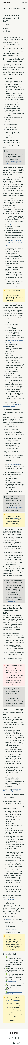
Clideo (7, 925)
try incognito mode (11, 981)
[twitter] (4, 31)
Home (5, 8)
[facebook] (6, 31)
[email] (11, 31)
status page (11, 601)
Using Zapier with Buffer (14, 791)
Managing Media (15, 8)
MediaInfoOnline (14, 76)
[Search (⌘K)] (23, 2)
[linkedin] (9, 31)
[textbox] (14, 531)
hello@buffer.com (13, 1000)
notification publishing (14, 464)
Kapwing (14, 929)
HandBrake (10, 224)
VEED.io (7, 929)
